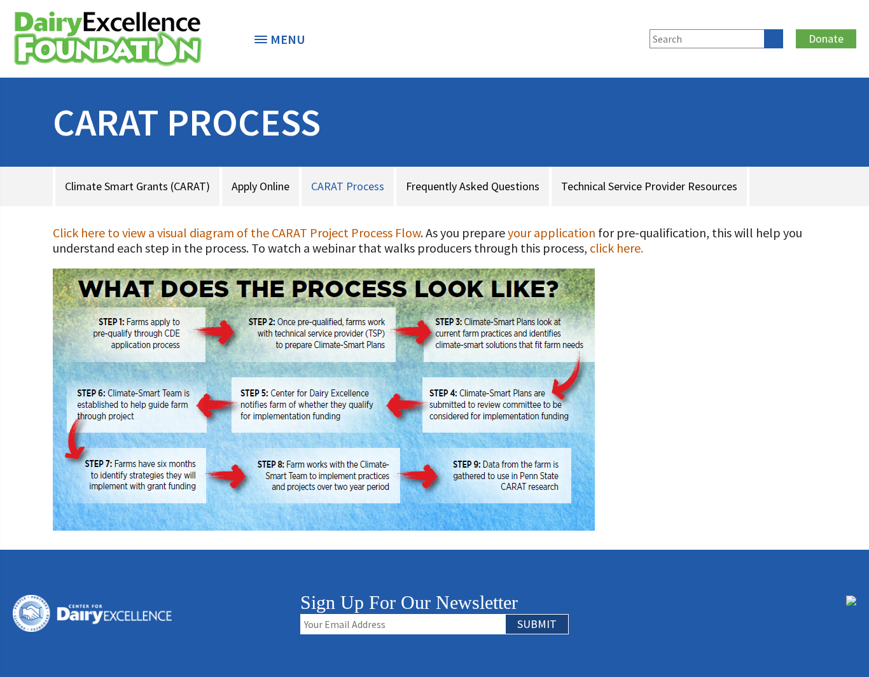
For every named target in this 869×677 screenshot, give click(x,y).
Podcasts (516, 37)
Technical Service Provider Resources (649, 186)
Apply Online (260, 186)
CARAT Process (347, 186)
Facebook (544, 37)
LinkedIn (586, 37)
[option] (121, 39)
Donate (826, 38)
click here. (615, 248)
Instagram (607, 37)
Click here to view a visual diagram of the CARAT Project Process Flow (237, 233)
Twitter (565, 37)
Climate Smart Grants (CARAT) (137, 186)
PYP (495, 37)
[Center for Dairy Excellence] (120, 39)
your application (551, 233)
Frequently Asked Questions (472, 186)
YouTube (628, 37)
